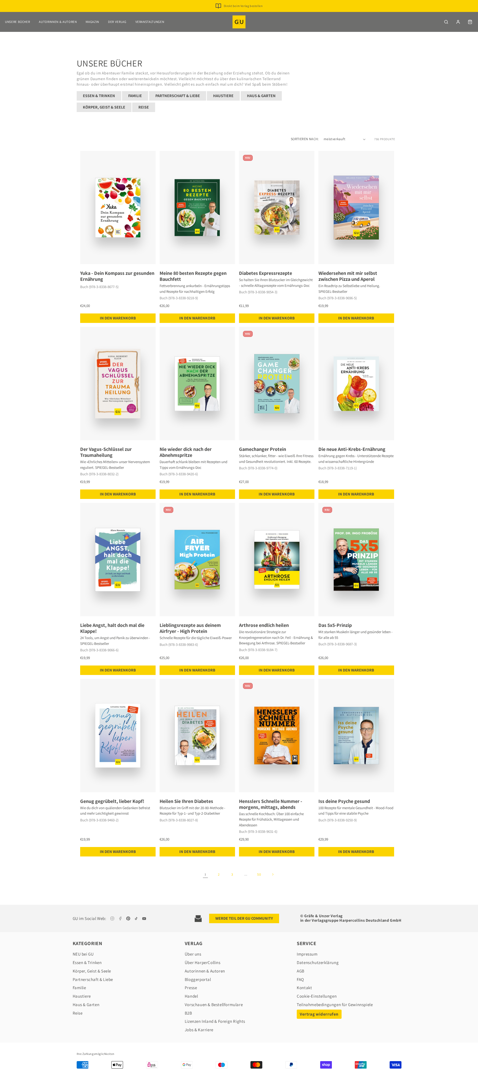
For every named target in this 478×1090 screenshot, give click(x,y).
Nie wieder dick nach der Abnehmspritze (186, 452)
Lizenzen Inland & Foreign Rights (215, 1021)
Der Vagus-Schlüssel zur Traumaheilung (106, 452)
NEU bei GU (83, 954)
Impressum (307, 954)
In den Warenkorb (118, 318)
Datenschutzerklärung (318, 962)
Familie (135, 95)
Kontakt (304, 987)
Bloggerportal (198, 979)
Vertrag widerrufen (319, 1014)
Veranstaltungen (149, 22)
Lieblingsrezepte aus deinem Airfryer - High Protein (190, 628)
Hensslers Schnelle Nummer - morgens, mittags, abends (270, 804)
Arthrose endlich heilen (264, 625)
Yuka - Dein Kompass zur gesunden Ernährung (117, 276)
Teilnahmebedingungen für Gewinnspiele (335, 1004)
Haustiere (223, 95)
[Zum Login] (458, 22)
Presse (191, 987)
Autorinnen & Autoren (58, 22)
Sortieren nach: (305, 139)
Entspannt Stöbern (243, 6)
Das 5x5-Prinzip (335, 625)
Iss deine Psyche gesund (344, 801)
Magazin (92, 22)
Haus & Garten (261, 95)
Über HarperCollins (203, 962)
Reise (143, 107)
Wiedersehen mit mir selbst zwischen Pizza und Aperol (347, 276)
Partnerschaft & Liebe (177, 95)
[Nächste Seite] (272, 874)
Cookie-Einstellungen (317, 996)
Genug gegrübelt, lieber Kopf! (112, 801)
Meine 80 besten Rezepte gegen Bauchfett (193, 276)
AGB (300, 971)
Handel (191, 996)
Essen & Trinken (99, 95)
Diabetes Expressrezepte (265, 273)
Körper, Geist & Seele (104, 107)
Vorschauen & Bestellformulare (214, 1004)
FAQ (300, 979)
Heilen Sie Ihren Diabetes (186, 801)
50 (259, 874)
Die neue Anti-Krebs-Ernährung (351, 449)
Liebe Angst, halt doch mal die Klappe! (112, 628)
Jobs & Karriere (199, 1029)
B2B (188, 1013)
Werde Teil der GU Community (244, 918)
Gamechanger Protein (262, 449)
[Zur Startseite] (239, 21)
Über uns (193, 954)
